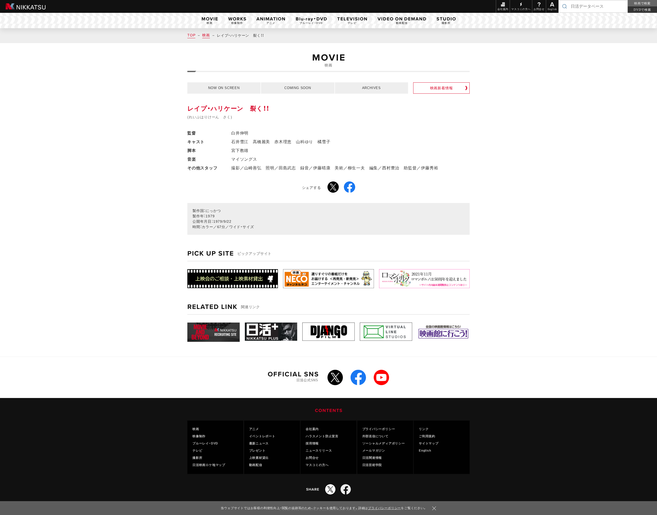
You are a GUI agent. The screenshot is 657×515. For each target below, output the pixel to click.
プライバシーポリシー (378, 429)
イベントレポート (262, 436)
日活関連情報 (372, 458)
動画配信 (255, 465)
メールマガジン (373, 450)
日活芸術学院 (372, 465)
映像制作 (199, 436)
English (425, 450)
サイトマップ (429, 443)
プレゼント (257, 450)
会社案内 (312, 429)
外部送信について (375, 436)
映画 (206, 35)
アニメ (254, 429)
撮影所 (197, 458)
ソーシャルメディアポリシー (383, 443)
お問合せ (312, 458)
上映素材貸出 (259, 458)
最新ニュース (259, 443)
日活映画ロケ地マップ (208, 465)
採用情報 (312, 443)
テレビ (197, 450)
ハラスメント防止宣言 (322, 436)
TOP (191, 35)
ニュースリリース (319, 450)
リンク (424, 429)
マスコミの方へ (317, 465)
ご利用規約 (427, 436)
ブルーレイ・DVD (205, 443)
